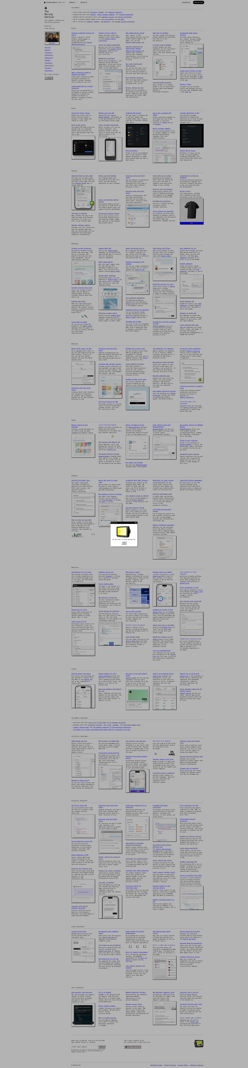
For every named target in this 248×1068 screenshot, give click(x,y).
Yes (124, 543)
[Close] (136, 522)
